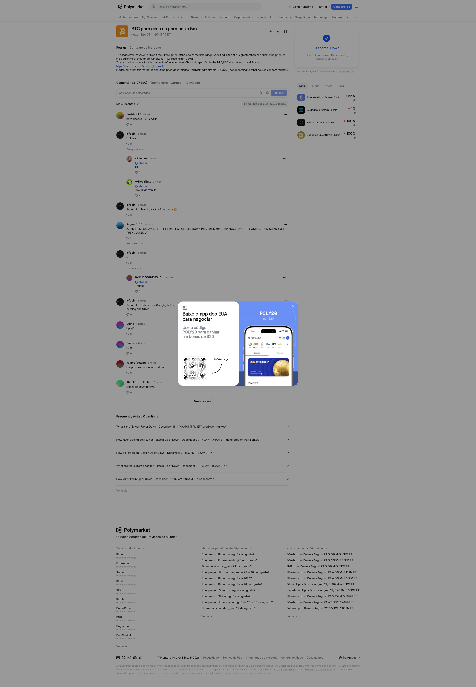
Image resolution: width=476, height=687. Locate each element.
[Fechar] (293, 306)
